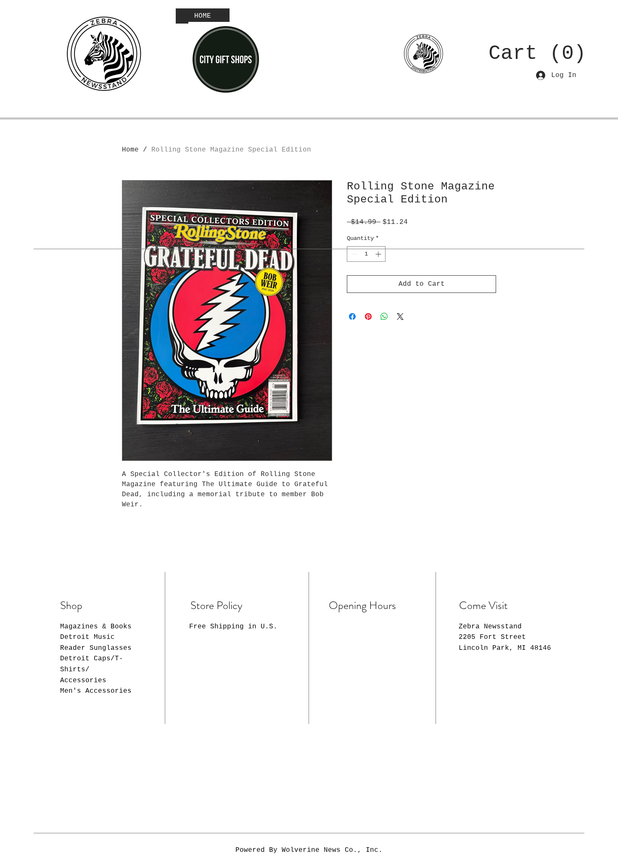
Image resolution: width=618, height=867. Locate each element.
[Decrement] (353, 254)
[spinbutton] (366, 254)
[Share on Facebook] (352, 316)
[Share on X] (400, 316)
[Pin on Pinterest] (368, 316)
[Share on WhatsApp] (384, 316)
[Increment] (379, 254)
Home (130, 150)
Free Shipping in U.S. (233, 626)
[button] (529, 52)
